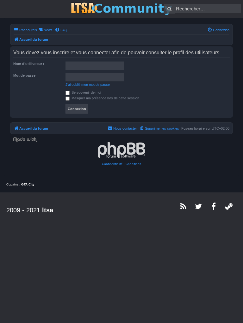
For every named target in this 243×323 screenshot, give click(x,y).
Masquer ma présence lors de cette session (105, 98)
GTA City (27, 184)
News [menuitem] (48, 30)
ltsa (47, 210)
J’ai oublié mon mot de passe (87, 84)
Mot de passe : (25, 75)
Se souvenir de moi (86, 92)
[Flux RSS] (183, 206)
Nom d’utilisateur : (28, 64)
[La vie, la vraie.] (121, 9)
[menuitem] (61, 30)
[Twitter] (198, 206)
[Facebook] (214, 206)
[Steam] (229, 206)
